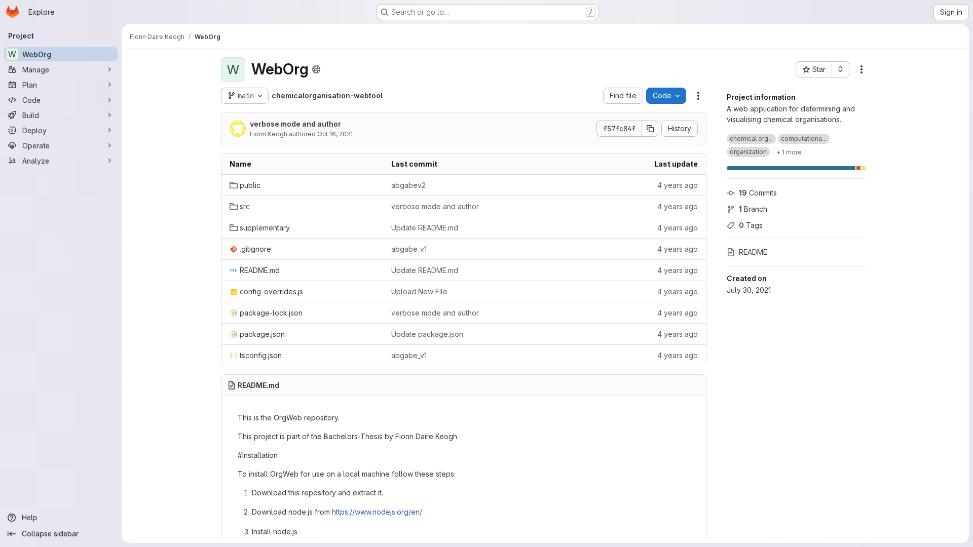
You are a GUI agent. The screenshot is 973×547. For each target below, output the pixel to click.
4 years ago (677, 185)
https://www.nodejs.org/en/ (377, 511)
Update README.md (424, 227)
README (753, 252)
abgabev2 (408, 185)
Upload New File (419, 291)
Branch (753, 209)
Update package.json (427, 334)
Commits (758, 192)
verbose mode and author (295, 124)
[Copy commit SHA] (650, 129)
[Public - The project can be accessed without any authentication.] (316, 69)
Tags (751, 225)
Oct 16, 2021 (335, 134)
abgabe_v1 (409, 249)
